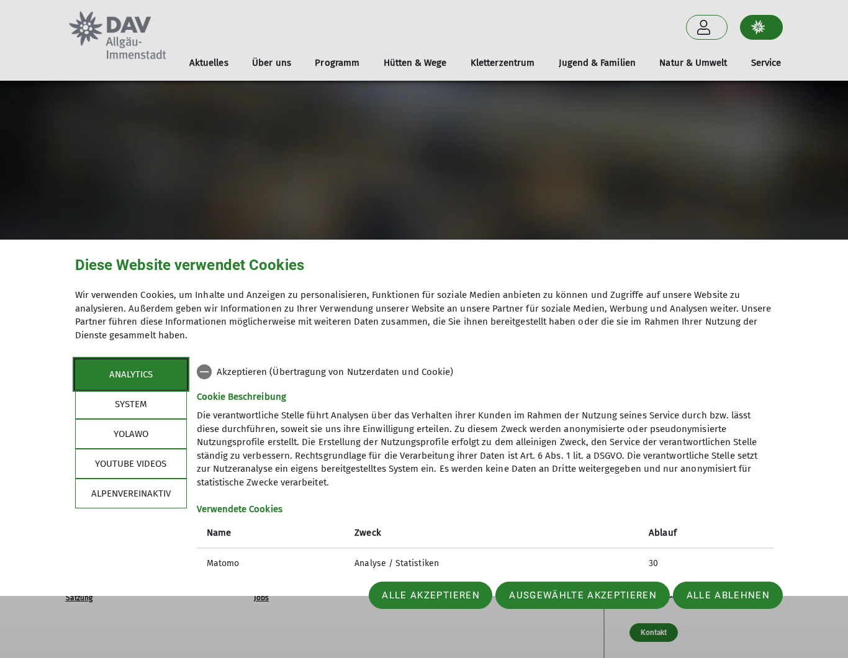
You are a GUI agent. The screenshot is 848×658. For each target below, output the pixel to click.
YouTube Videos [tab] (130, 463)
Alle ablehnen (728, 595)
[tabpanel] (485, 468)
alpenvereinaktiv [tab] (131, 493)
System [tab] (131, 404)
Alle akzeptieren (430, 595)
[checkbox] (485, 371)
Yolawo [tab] (131, 433)
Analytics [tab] (131, 374)
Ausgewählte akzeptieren (583, 595)
